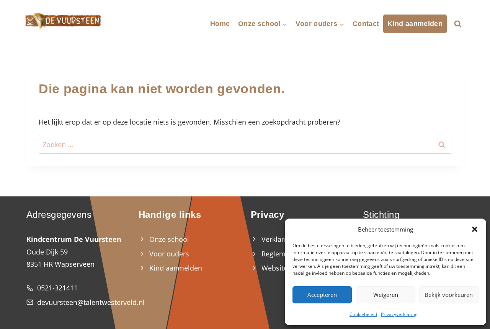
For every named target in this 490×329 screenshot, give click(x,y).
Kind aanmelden (415, 24)
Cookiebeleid (363, 314)
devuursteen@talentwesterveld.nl (91, 302)
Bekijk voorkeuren (449, 294)
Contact (366, 24)
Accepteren (322, 294)
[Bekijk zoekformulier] (458, 24)
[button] (475, 229)
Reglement (278, 253)
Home (220, 24)
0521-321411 (57, 287)
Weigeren (385, 294)
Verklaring (277, 239)
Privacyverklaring (399, 314)
